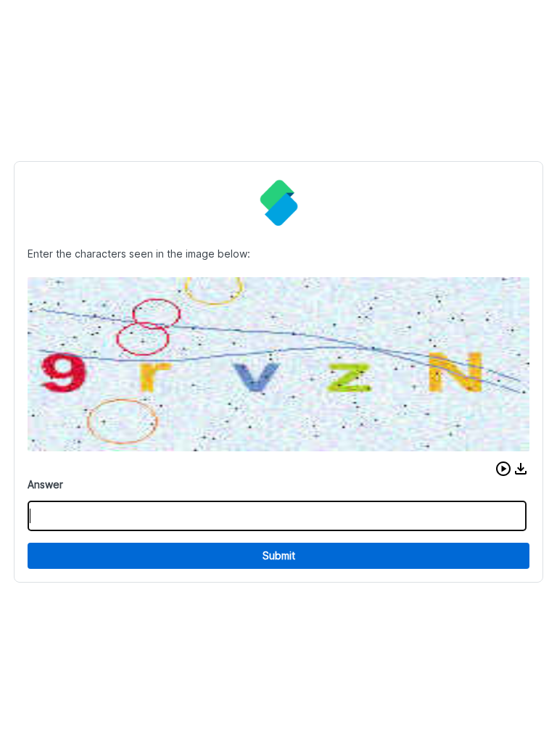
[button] (503, 468)
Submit (279, 555)
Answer (45, 484)
